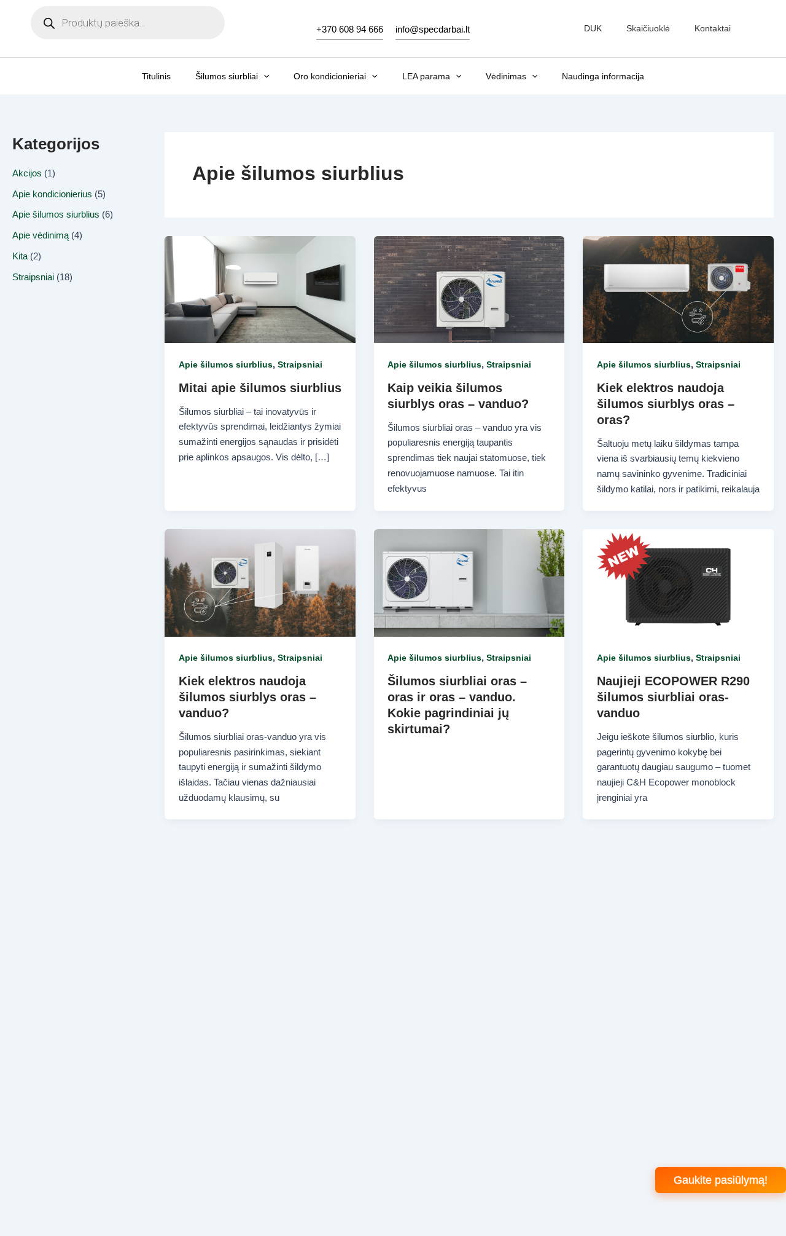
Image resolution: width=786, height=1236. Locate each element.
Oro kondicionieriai (330, 76)
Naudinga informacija (603, 76)
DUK (593, 28)
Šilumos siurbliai (226, 76)
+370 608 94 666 (349, 29)
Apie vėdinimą (40, 235)
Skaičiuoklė (648, 28)
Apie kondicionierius (52, 194)
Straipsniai (33, 277)
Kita (20, 256)
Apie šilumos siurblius (55, 214)
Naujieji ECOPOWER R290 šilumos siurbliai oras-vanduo (673, 697)
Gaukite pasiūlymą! (721, 1180)
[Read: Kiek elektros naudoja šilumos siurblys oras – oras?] (678, 288)
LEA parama (426, 76)
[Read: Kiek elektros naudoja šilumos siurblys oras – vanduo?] (260, 582)
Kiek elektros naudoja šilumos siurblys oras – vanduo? (247, 697)
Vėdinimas (506, 76)
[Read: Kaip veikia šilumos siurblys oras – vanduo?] (469, 288)
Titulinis (156, 76)
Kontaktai (713, 28)
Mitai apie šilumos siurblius (260, 388)
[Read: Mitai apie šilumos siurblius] (260, 288)
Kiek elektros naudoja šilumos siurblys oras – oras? (665, 404)
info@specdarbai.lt (432, 29)
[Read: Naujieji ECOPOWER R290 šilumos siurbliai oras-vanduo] (678, 582)
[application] (263, 76)
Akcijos (27, 173)
